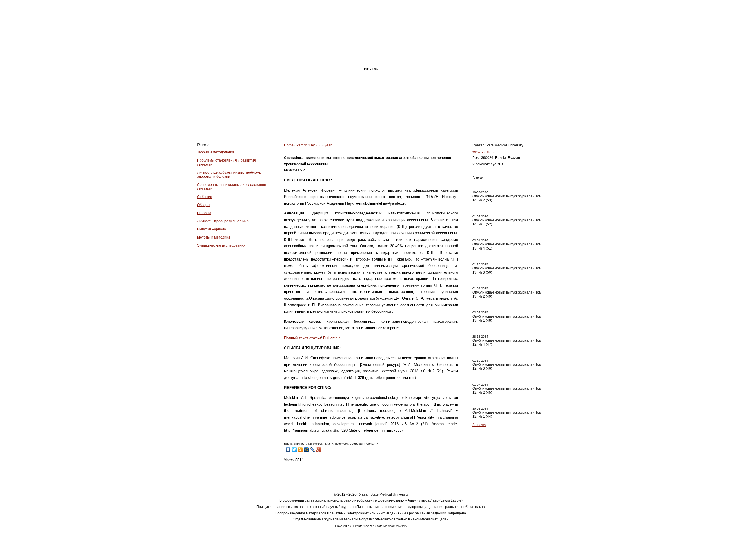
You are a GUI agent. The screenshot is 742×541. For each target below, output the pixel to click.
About (357, 121)
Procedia (204, 213)
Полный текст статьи (302, 338)
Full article (332, 338)
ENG (375, 69)
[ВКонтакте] (288, 449)
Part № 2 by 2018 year (314, 145)
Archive (426, 121)
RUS (366, 69)
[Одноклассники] (300, 449)
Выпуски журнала (211, 229)
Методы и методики (213, 237)
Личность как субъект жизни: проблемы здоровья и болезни (229, 174)
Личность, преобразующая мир (223, 221)
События (204, 197)
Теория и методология (215, 152)
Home (327, 121)
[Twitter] (294, 449)
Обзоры (203, 205)
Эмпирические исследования (221, 245)
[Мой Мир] (306, 449)
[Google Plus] (319, 449)
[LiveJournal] (313, 449)
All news (479, 425)
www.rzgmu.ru (483, 152)
